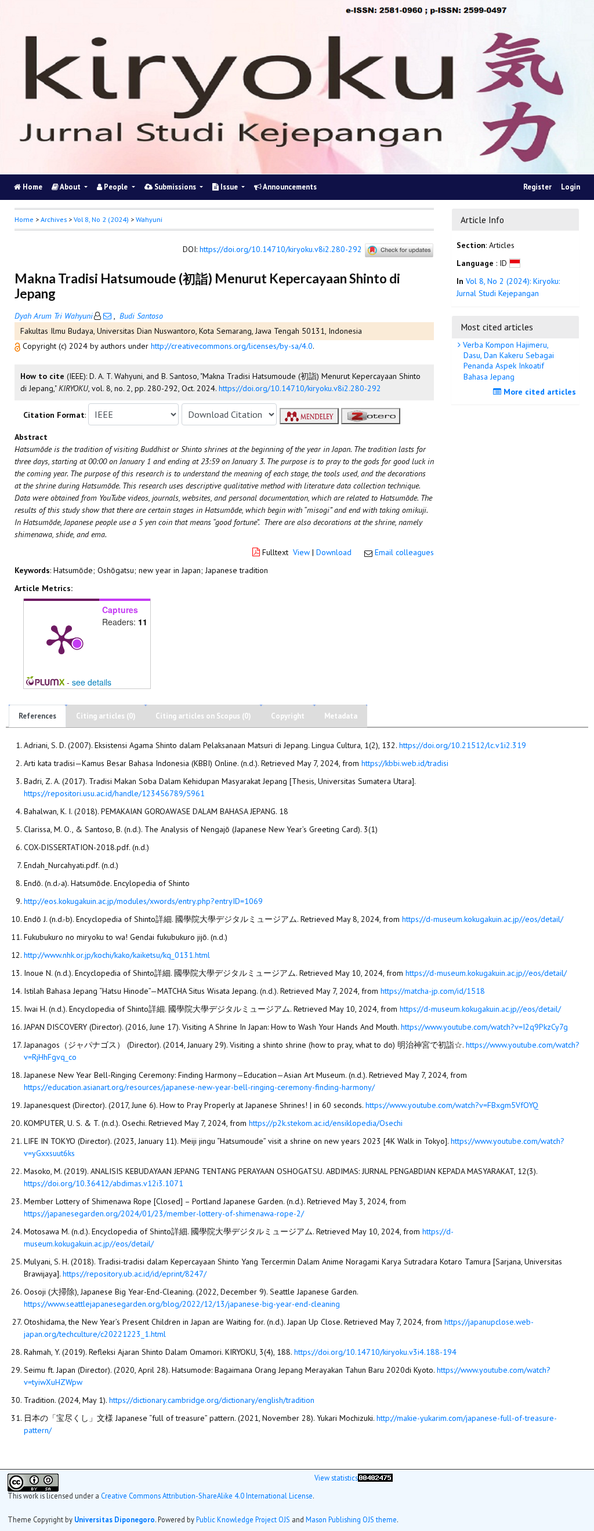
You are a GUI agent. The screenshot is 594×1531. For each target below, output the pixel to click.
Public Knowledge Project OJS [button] (243, 1519)
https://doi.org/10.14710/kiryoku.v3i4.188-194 (375, 1352)
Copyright (288, 716)
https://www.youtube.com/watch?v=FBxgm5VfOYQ (451, 1105)
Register (537, 187)
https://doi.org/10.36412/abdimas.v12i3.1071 (103, 1183)
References (37, 716)
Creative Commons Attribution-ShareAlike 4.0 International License (207, 1495)
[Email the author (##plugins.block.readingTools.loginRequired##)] (107, 316)
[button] (19, 346)
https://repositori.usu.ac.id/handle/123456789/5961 (114, 793)
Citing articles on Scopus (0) (203, 716)
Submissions (175, 187)
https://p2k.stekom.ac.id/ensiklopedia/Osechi (326, 1123)
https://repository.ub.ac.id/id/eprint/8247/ (135, 1273)
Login (570, 187)
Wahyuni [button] (149, 219)
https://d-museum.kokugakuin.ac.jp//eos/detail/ (482, 919)
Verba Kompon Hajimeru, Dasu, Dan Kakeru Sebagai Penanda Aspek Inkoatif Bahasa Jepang (507, 361)
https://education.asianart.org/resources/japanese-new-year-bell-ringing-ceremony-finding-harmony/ (199, 1087)
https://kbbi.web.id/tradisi (404, 763)
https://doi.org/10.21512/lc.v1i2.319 (462, 745)
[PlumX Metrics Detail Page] (61, 638)
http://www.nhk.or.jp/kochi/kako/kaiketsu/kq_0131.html (117, 955)
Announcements (289, 187)
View (301, 552)
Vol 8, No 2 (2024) (101, 219)
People (115, 187)
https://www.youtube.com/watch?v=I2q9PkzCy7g (484, 1027)
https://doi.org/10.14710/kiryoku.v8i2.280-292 (281, 250)
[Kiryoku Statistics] (375, 1492)
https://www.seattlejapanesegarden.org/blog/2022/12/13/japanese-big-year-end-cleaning (182, 1304)
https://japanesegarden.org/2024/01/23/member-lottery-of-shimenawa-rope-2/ (164, 1213)
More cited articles (538, 392)
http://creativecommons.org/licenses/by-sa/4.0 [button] (232, 346)
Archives (54, 219)
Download (334, 552)
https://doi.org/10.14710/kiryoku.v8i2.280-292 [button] (300, 388)
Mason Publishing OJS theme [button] (351, 1519)
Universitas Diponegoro (114, 1519)
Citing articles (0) (106, 716)
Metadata (340, 716)
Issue (229, 187)
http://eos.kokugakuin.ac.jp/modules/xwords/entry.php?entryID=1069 (143, 901)
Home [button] (24, 219)
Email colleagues (404, 552)
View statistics (336, 1478)
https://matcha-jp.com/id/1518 (433, 991)
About (70, 187)
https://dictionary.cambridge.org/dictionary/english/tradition (211, 1400)
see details (91, 682)
